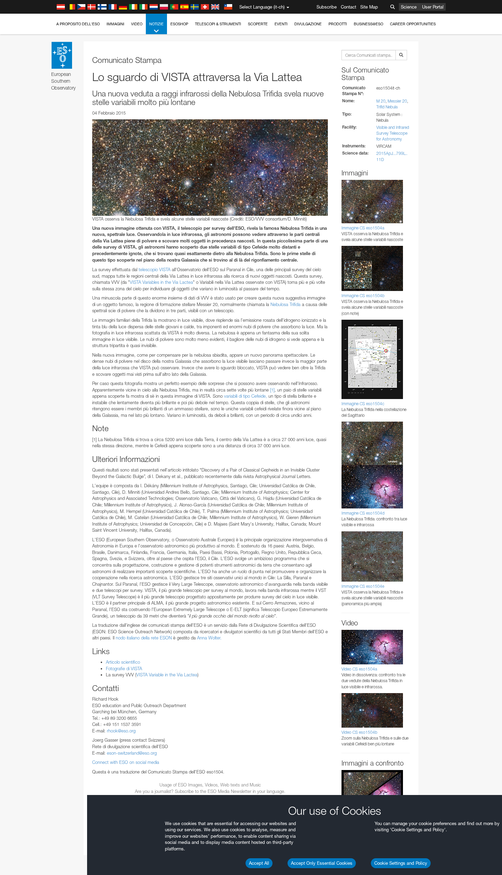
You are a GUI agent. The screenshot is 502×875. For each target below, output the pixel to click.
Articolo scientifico (123, 662)
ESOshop (179, 24)
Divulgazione (308, 24)
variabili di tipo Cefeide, (245, 396)
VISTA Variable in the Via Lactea (166, 674)
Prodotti (338, 24)
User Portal (433, 7)
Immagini (115, 24)
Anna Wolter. (209, 637)
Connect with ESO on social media (125, 762)
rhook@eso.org (121, 730)
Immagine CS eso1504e (362, 586)
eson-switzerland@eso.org (132, 753)
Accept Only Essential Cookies (321, 863)
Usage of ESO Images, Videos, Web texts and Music (210, 784)
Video (136, 24)
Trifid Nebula (387, 106)
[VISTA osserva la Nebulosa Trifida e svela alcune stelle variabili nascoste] (210, 167)
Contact (348, 7)
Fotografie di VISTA (124, 668)
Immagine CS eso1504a (362, 227)
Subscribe (327, 7)
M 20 (381, 101)
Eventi (281, 24)
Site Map (369, 7)
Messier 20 (397, 101)
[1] (272, 390)
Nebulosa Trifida (285, 304)
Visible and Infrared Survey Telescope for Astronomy (392, 133)
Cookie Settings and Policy (400, 863)
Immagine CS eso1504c (362, 403)
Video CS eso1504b (359, 732)
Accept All (259, 863)
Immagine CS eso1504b (363, 295)
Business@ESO (368, 24)
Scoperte (258, 24)
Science (409, 7)
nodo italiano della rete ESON (144, 637)
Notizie (156, 24)
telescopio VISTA (154, 269)
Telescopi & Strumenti (218, 24)
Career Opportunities (413, 24)
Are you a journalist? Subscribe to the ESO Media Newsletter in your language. (210, 791)
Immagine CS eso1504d (363, 513)
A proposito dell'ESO (78, 24)
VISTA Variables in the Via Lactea (161, 282)
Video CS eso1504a (359, 669)
